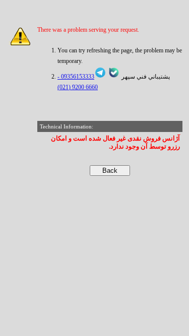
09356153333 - (75, 76)
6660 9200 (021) (77, 87)
